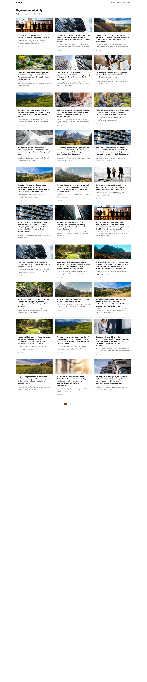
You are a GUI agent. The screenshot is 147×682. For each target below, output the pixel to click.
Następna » (79, 403)
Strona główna (127, 2)
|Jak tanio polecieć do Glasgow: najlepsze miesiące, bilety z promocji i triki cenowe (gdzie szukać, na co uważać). (111, 75)
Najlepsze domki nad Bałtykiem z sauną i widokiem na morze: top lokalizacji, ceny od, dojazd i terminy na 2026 (34, 264)
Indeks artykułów (116, 2)
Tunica (19, 2)
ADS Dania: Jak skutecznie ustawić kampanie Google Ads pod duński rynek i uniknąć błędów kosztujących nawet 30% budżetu (112, 112)
